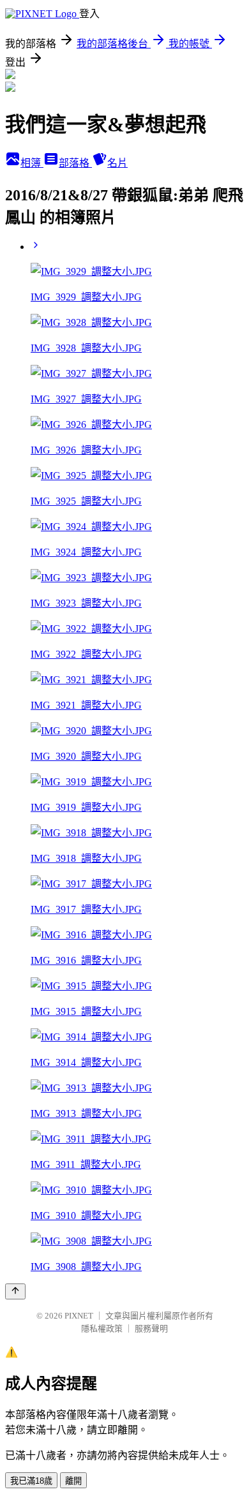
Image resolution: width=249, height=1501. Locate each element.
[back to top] (15, 1291)
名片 (117, 163)
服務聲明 (151, 1328)
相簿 (31, 163)
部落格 (75, 163)
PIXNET (78, 1315)
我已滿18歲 (31, 1481)
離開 (73, 1481)
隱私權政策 (102, 1328)
